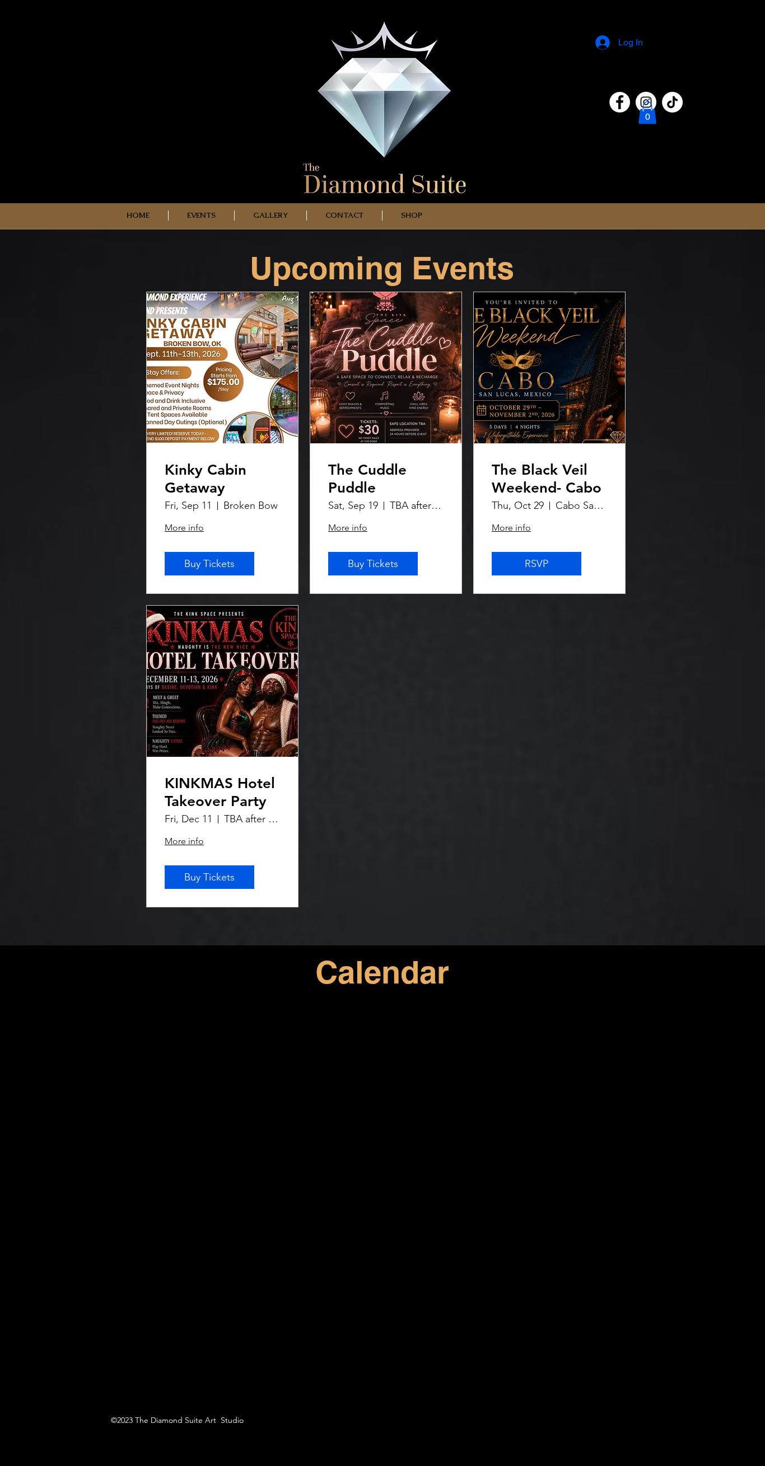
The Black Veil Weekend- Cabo (546, 478)
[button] (647, 112)
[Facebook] (619, 102)
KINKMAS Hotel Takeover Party (220, 792)
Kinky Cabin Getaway (205, 478)
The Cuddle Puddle (367, 478)
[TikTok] (672, 102)
